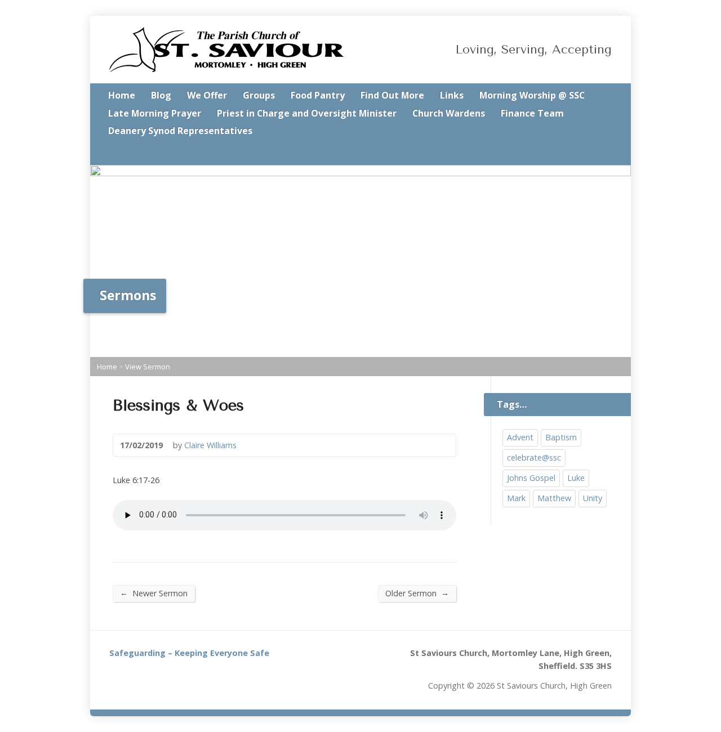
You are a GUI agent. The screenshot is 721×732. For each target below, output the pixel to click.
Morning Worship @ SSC (532, 95)
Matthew (554, 498)
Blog (161, 95)
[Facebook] (608, 153)
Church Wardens (448, 113)
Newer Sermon (154, 593)
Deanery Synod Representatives (180, 130)
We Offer (207, 95)
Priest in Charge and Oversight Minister (307, 113)
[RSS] (576, 153)
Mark (516, 498)
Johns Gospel (531, 477)
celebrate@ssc (534, 457)
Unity (592, 498)
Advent (520, 437)
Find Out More (392, 95)
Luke (576, 477)
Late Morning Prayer (154, 113)
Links (452, 95)
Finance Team (532, 113)
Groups (259, 95)
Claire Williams (210, 445)
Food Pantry (318, 95)
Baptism (561, 437)
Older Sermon (417, 593)
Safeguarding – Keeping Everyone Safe (189, 653)
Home (121, 95)
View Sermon (147, 366)
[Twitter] (592, 153)
